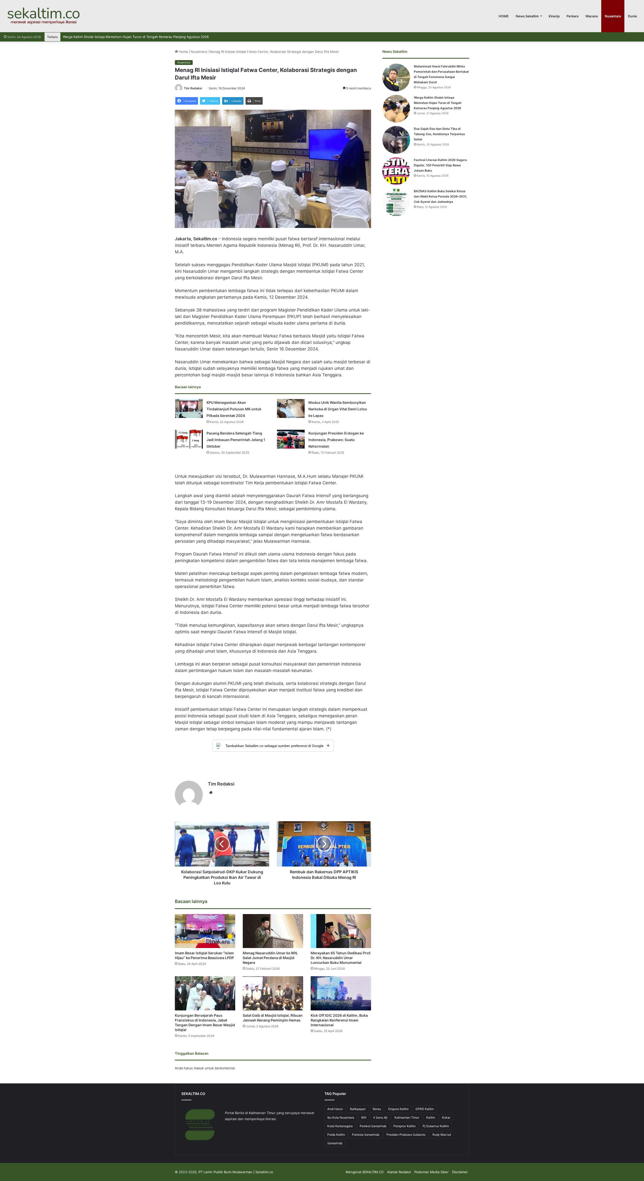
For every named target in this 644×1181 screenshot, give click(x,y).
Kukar (446, 1117)
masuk (199, 1068)
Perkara (572, 16)
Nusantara (613, 16)
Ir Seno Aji (380, 1117)
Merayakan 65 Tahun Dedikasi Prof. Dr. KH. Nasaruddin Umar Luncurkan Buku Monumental (341, 958)
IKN (363, 1117)
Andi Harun (335, 1109)
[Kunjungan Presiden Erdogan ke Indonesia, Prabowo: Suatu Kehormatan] (291, 439)
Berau (377, 1109)
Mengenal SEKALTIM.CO (365, 1172)
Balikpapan (358, 1109)
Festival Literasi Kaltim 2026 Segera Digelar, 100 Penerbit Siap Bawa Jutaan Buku (440, 165)
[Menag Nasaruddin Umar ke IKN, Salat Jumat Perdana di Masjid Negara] (273, 931)
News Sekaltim (527, 16)
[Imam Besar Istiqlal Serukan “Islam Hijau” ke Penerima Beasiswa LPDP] (205, 931)
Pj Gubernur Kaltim (436, 1126)
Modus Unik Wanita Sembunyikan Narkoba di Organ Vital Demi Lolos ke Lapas (337, 409)
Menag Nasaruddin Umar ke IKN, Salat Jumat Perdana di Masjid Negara (270, 958)
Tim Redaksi (193, 88)
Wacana (591, 16)
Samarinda (334, 1143)
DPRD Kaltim (425, 1109)
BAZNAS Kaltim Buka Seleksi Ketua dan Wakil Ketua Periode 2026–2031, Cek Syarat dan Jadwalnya (440, 196)
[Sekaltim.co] (43, 16)
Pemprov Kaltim (404, 1126)
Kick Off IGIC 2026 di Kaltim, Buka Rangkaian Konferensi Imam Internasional (339, 1020)
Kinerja (554, 16)
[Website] (211, 793)
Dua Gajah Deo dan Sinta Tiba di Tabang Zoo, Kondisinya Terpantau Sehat (120, 37)
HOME (504, 16)
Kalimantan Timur (406, 1117)
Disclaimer (460, 1172)
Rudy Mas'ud (441, 1134)
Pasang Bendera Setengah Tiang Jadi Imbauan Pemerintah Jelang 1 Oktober (236, 439)
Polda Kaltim (336, 1134)
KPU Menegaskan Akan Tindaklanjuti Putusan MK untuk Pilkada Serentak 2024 (234, 409)
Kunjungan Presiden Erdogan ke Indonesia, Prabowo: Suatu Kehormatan (336, 439)
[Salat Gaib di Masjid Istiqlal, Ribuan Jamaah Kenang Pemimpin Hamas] (273, 993)
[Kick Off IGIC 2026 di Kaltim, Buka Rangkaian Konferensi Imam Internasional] (341, 993)
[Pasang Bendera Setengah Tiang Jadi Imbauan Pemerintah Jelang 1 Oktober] (189, 439)
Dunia (632, 16)
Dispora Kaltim (398, 1109)
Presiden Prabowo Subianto (405, 1134)
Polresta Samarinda (365, 1134)
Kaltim (430, 1117)
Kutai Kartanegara (340, 1126)
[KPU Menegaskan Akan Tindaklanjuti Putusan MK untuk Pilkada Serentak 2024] (189, 408)
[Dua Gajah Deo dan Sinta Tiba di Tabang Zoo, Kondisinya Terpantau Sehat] (396, 140)
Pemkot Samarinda (373, 1126)
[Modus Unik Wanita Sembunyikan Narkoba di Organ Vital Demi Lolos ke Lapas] (291, 408)
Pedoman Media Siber (431, 1172)
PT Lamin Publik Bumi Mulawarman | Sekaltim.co (235, 1172)
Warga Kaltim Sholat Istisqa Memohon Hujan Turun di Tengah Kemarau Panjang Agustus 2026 (437, 103)
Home (183, 52)
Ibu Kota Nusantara (340, 1117)
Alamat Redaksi (399, 1172)
